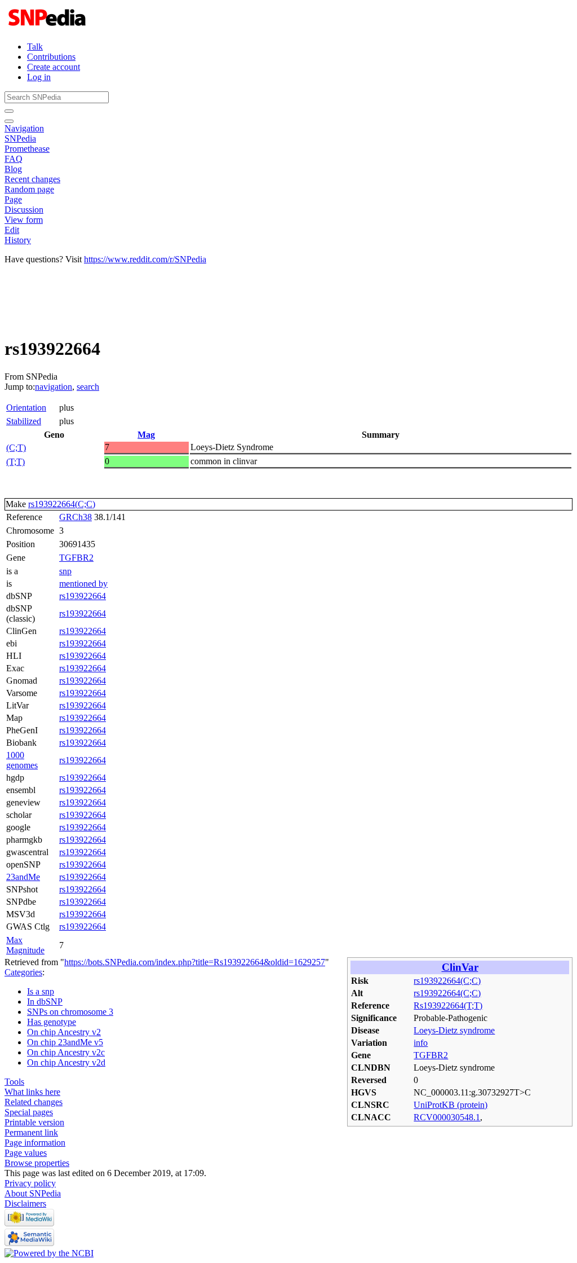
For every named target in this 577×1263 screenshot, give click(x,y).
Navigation (24, 128)
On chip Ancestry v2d (66, 1062)
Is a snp (40, 991)
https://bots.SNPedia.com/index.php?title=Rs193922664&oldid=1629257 (194, 962)
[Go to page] (9, 111)
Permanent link (31, 1132)
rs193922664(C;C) (61, 504)
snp (65, 571)
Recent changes (32, 179)
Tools (14, 1081)
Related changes (34, 1102)
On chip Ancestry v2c (66, 1052)
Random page (29, 189)
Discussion (24, 209)
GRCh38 (75, 517)
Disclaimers (25, 1203)
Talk (35, 46)
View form (24, 220)
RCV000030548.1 (447, 1117)
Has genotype (51, 1022)
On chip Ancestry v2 (64, 1032)
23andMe (23, 877)
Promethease (27, 148)
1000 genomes (22, 760)
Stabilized (23, 421)
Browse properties (37, 1163)
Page (13, 199)
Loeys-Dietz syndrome (454, 1030)
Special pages (29, 1112)
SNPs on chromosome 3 (70, 1011)
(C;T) (16, 447)
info (421, 1043)
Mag (146, 434)
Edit (12, 230)
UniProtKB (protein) (450, 1105)
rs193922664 (82, 596)
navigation (53, 386)
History (18, 240)
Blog (13, 169)
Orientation (26, 407)
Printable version (34, 1122)
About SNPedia (33, 1193)
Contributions (51, 56)
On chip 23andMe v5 (65, 1042)
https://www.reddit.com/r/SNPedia (145, 259)
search (88, 386)
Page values (26, 1153)
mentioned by (83, 583)
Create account (53, 67)
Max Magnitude (25, 945)
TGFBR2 (76, 557)
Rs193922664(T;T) (448, 1005)
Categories (23, 972)
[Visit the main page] (48, 27)
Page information (35, 1142)
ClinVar (460, 967)
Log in (39, 77)
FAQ (14, 159)
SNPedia (20, 138)
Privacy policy (30, 1183)
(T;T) (15, 462)
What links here (32, 1092)
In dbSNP (45, 1001)
